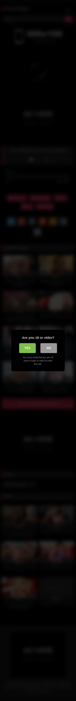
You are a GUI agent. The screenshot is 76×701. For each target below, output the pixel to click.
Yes (27, 348)
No (48, 348)
